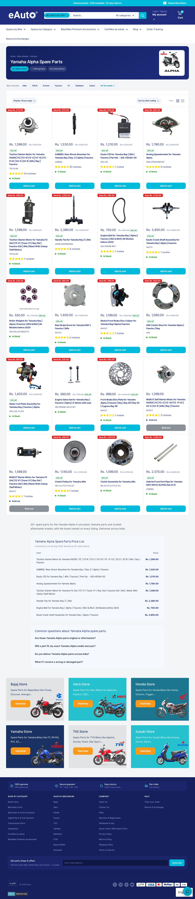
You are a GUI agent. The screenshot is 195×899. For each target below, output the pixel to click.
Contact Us (104, 807)
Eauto (149, 247)
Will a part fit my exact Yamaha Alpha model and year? (65, 646)
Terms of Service (106, 850)
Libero (92, 86)
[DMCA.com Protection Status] (18, 894)
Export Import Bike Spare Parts (113, 828)
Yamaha (33, 56)
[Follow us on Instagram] (121, 884)
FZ (69, 86)
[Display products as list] (182, 100)
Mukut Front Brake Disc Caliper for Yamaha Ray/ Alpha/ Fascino (118, 322)
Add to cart (29, 185)
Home (13, 56)
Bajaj (55, 802)
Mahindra (57, 834)
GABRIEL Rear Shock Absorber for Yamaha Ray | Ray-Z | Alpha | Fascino (74, 156)
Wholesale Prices (106, 823)
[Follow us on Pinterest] (126, 884)
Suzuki (56, 818)
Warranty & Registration (110, 818)
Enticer (46, 86)
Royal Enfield (59, 845)
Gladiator (79, 86)
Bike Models (22, 56)
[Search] (142, 15)
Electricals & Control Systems (21, 812)
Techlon (13, 168)
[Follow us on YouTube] (132, 884)
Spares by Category (41, 29)
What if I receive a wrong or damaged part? (59, 661)
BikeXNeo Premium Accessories (78, 29)
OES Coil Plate (16, 411)
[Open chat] (187, 891)
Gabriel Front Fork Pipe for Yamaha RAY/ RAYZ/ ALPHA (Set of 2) (164, 483)
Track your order (152, 802)
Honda (56, 812)
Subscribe (177, 863)
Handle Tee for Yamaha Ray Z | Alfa (73, 239)
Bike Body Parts (15, 807)
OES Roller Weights (19, 332)
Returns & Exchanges (17, 38)
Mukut (104, 328)
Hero (55, 807)
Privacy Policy (105, 834)
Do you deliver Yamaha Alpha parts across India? (62, 654)
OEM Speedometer (155, 162)
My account (159, 14)
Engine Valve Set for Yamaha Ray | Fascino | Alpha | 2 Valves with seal (73, 401)
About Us (103, 802)
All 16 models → (108, 86)
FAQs (101, 812)
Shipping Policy (106, 845)
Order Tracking (155, 29)
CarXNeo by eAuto (114, 29)
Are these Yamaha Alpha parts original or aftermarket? (65, 638)
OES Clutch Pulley (64, 486)
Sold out (166, 427)
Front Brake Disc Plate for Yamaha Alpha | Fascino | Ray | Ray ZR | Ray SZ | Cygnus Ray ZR (120, 402)
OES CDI (104, 162)
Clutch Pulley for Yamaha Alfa (70, 481)
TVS (55, 823)
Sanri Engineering (64, 244)
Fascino (58, 86)
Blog (135, 29)
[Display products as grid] (177, 100)
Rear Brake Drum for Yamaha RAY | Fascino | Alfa (73, 327)
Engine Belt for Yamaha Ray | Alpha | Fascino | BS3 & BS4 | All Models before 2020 (119, 238)
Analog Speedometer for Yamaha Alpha (163, 156)
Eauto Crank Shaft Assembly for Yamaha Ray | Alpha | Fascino (162, 241)
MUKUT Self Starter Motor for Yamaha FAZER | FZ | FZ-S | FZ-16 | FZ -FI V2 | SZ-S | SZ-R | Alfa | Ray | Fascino (165, 402)
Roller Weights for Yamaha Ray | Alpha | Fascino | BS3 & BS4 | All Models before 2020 (25, 324)
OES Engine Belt (108, 246)
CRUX (34, 86)
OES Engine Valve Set (65, 407)
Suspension (13, 828)
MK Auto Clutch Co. (111, 486)
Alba (25, 86)
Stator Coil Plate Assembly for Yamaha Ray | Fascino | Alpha (24, 405)
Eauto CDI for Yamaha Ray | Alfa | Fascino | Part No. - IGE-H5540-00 (119, 156)
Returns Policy (105, 839)
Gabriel (59, 162)
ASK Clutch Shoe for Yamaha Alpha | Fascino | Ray (165, 327)
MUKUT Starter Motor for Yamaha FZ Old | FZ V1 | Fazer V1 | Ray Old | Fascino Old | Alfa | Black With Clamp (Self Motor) (28, 482)
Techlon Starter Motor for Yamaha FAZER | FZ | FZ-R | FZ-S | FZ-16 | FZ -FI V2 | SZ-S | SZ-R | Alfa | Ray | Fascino (28, 159)
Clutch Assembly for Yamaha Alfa (118, 481)
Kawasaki (57, 850)
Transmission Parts (16, 823)
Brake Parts (13, 802)
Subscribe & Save (177, 3)
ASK (148, 332)
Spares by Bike (14, 29)
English (13, 883)
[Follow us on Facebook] (115, 884)
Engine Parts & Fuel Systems (21, 818)
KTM (55, 839)
